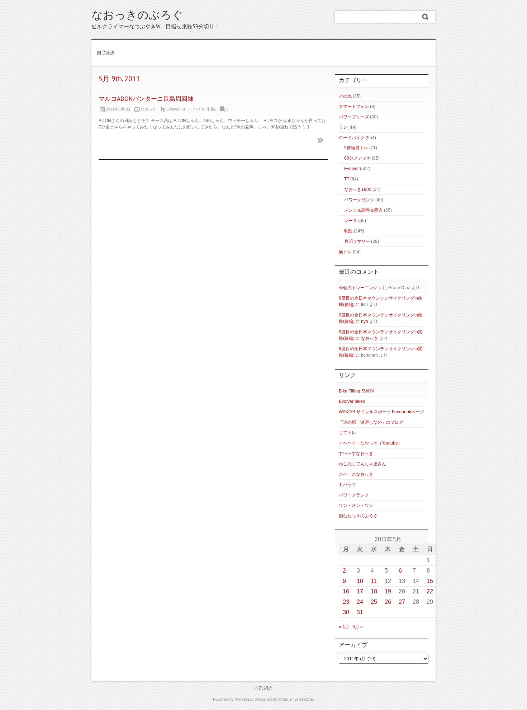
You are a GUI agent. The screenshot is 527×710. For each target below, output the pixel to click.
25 (374, 602)
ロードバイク (193, 109)
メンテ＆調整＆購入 (363, 210)
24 (360, 602)
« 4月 (344, 626)
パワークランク (359, 199)
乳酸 (211, 109)
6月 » (357, 626)
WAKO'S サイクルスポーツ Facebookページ (381, 411)
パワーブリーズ (354, 116)
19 (388, 591)
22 (430, 591)
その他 (345, 96)
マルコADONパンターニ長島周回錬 (146, 99)
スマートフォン (354, 106)
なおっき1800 (357, 189)
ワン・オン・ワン (356, 505)
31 (360, 612)
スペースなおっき (356, 474)
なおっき (369, 338)
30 (346, 612)
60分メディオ (357, 158)
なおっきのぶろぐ (137, 16)
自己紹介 (106, 53)
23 (346, 602)
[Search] (425, 17)
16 (346, 591)
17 (360, 591)
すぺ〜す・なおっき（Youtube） (370, 443)
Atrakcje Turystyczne (295, 699)
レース (350, 220)
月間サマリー (357, 241)
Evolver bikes (352, 401)
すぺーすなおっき (356, 453)
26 (388, 602)
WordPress (244, 699)
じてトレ (347, 432)
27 (402, 602)
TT (346, 179)
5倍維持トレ (356, 147)
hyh (364, 321)
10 (360, 581)
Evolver (172, 109)
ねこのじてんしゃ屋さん (362, 463)
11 (374, 581)
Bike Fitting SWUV (356, 391)
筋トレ (345, 251)
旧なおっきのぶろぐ (358, 515)
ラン (343, 127)
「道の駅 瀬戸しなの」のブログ (371, 422)
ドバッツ (347, 484)
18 (374, 591)
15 (430, 581)
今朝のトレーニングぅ (360, 287)
